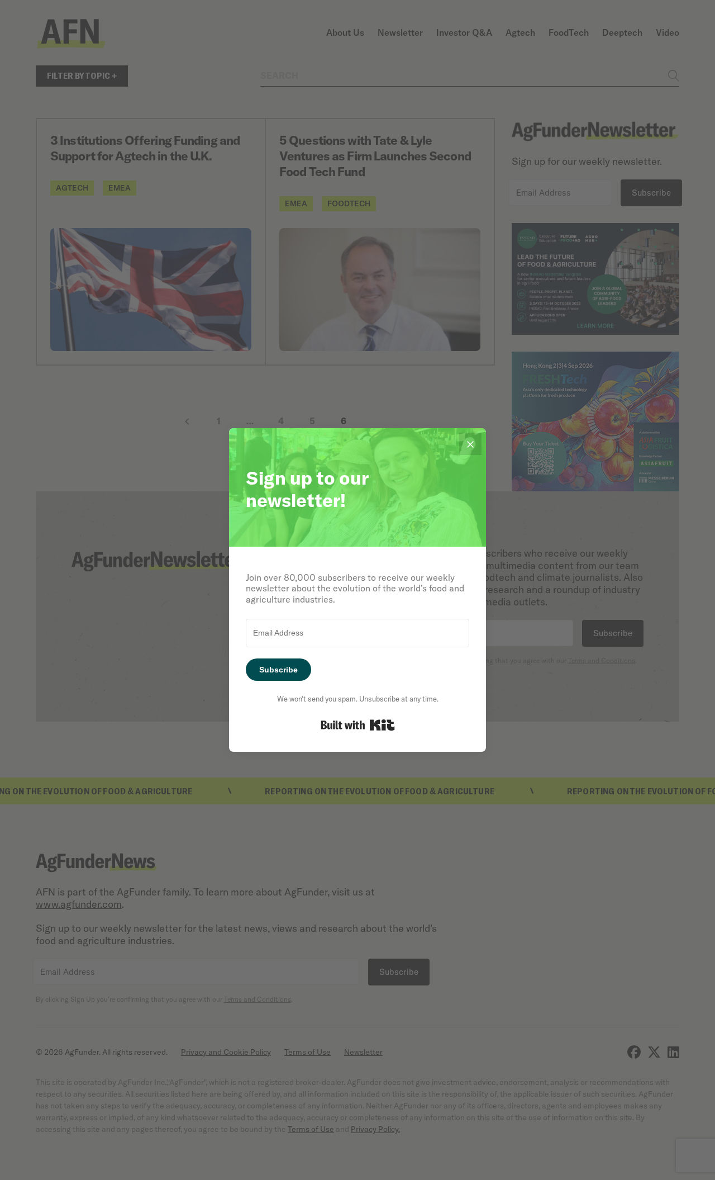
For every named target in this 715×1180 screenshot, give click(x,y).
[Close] (470, 444)
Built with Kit (358, 725)
